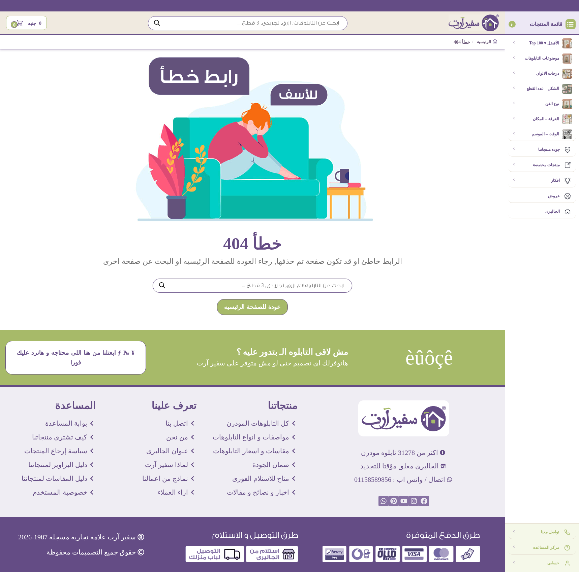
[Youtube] (404, 501)
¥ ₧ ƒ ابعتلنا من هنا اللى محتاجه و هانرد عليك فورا (75, 358)
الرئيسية (485, 42)
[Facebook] (424, 501)
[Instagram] (414, 501)
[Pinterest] (394, 501)
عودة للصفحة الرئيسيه (252, 307)
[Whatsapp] (383, 501)
